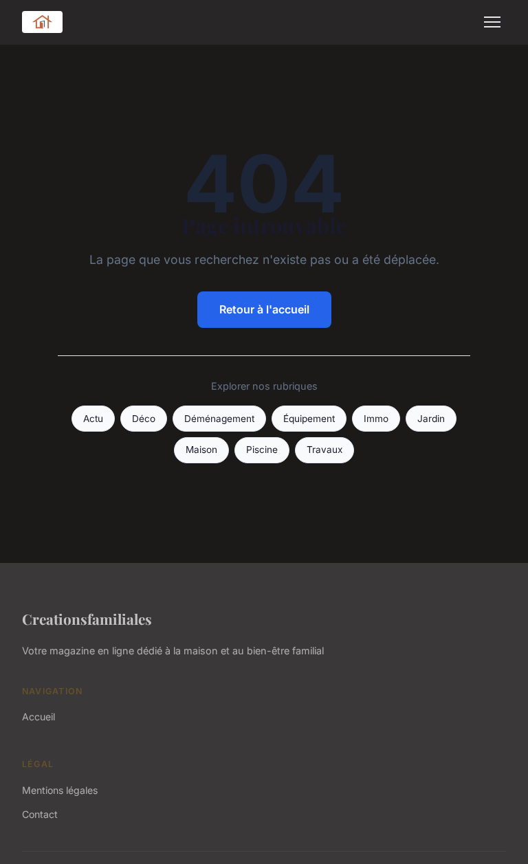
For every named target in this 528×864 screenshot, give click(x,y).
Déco (143, 418)
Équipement (309, 418)
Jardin (431, 418)
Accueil (38, 716)
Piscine (262, 449)
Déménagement (219, 418)
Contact (40, 814)
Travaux (324, 449)
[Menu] (492, 22)
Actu (93, 418)
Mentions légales (60, 790)
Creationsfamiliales (87, 618)
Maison (201, 449)
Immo (376, 418)
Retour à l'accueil (264, 309)
